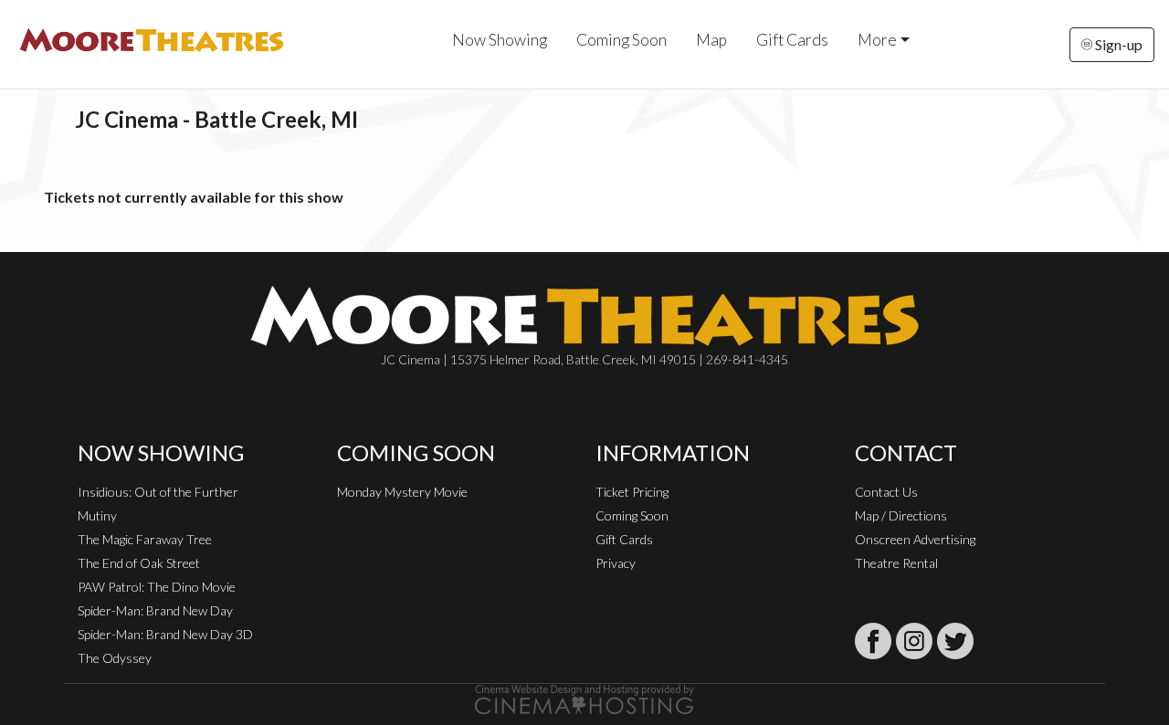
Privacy (615, 563)
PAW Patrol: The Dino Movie (157, 586)
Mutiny (97, 515)
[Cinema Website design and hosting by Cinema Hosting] (584, 698)
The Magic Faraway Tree (145, 539)
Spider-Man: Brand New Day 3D (165, 634)
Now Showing (499, 39)
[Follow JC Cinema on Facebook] (873, 641)
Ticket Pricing (632, 491)
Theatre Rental (896, 563)
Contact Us (886, 491)
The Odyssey (115, 658)
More (877, 39)
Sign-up (1117, 44)
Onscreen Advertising (915, 539)
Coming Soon (621, 39)
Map (711, 39)
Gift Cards (792, 39)
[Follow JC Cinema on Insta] (914, 641)
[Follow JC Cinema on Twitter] (955, 641)
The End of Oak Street (139, 563)
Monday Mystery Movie (402, 491)
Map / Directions (901, 515)
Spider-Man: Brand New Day (155, 610)
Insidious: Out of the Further (158, 491)
